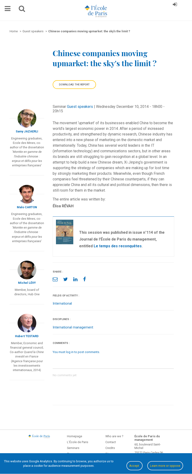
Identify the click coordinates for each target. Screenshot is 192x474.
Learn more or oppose (165, 465)
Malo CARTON (27, 207)
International (62, 304)
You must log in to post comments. (76, 352)
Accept (134, 465)
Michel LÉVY (27, 282)
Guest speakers (80, 106)
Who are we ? (114, 436)
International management (73, 327)
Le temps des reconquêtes (118, 246)
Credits (110, 448)
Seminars (73, 448)
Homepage (74, 436)
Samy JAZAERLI (27, 131)
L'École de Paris (77, 442)
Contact (110, 442)
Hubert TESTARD (27, 336)
